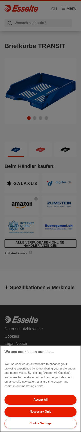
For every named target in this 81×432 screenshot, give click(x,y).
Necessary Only (40, 411)
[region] (40, 389)
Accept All (41, 399)
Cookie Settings (40, 423)
